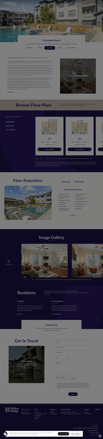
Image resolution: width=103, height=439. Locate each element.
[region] (44, 434)
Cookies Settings (75, 433)
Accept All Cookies (63, 433)
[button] (5, 434)
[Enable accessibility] (100, 436)
